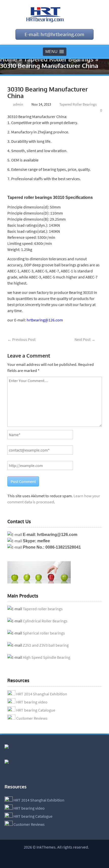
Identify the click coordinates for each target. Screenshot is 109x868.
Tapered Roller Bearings (59, 59)
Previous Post (21, 339)
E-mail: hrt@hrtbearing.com (54, 34)
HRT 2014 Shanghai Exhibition (41, 693)
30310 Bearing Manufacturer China (47, 92)
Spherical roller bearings (44, 633)
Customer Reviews (31, 718)
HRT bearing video (31, 702)
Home (8, 59)
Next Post (85, 339)
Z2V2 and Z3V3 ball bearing (46, 645)
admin (18, 104)
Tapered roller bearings (43, 608)
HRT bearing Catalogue (35, 710)
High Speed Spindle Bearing (46, 657)
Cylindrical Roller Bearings (45, 620)
